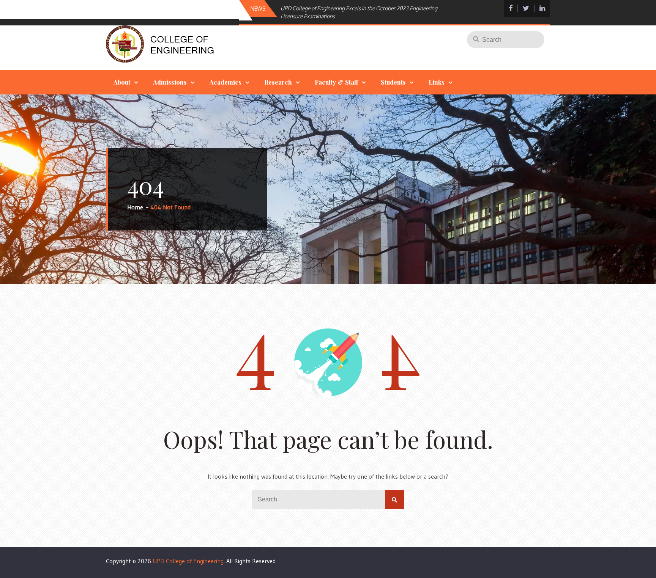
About (122, 82)
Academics (225, 82)
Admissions (170, 82)
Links (437, 82)
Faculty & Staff (336, 82)
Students (393, 82)
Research (278, 82)
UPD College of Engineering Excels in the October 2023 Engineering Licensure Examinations (359, 12)
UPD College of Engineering (188, 561)
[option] (359, 12)
